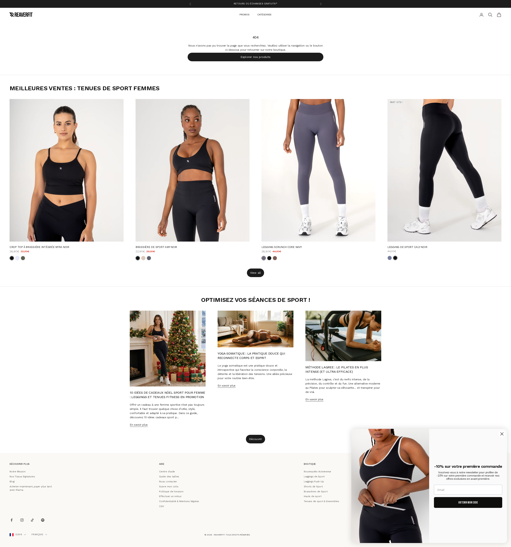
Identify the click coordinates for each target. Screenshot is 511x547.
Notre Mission (18, 471)
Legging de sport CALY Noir (407, 246)
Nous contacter (168, 481)
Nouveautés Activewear (317, 471)
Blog (12, 481)
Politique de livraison (171, 491)
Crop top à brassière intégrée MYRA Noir (39, 246)
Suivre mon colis (168, 486)
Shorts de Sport (313, 486)
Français (37, 534)
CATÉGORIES (264, 14)
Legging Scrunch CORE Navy (281, 246)
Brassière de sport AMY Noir (156, 246)
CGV (161, 506)
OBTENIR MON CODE (468, 502)
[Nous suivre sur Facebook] (12, 520)
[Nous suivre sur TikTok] (32, 520)
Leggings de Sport (314, 476)
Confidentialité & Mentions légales (179, 501)
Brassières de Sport (315, 491)
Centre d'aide (167, 471)
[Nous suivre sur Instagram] (22, 520)
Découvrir (255, 439)
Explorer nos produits (255, 56)
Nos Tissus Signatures (22, 476)
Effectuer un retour (170, 496)
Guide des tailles (169, 476)
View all (255, 272)
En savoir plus (139, 424)
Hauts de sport (312, 496)
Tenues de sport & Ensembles (321, 501)
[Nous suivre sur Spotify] (43, 520)
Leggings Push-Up (314, 481)
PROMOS (245, 14)
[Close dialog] (501, 433)
